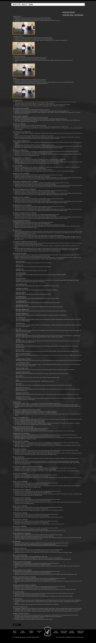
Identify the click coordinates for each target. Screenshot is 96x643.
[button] (32, 32)
